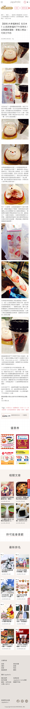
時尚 (14, 668)
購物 (14, 670)
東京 (16, 8)
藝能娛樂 (4, 670)
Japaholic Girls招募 (20, 680)
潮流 (2, 666)
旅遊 (14, 666)
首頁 (2, 15)
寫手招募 (4, 680)
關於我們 (4, 678)
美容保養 (16, 664)
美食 (7, 15)
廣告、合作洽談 (6, 682)
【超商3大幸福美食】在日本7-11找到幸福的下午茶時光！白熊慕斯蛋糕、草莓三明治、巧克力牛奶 (15, 16)
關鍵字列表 (16, 682)
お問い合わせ (5, 684)
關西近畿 (25, 8)
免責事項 (16, 678)
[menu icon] (1, 2)
